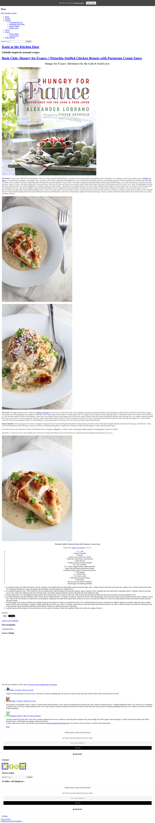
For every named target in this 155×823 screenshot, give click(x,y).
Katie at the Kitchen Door (20, 47)
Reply (8, 697)
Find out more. (79, 3)
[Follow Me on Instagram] (23, 769)
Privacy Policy (14, 34)
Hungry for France (43, 412)
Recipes (7, 19)
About (7, 32)
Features (8, 20)
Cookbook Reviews (16, 22)
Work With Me (10, 38)
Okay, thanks (91, 3)
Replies (15, 621)
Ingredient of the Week (16, 24)
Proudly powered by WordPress (11, 821)
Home (7, 17)
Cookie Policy (14, 36)
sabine (11, 690)
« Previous (5, 629)
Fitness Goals (13, 28)
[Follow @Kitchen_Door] (5, 769)
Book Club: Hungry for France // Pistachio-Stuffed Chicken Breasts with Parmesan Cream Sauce (72, 58)
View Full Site (5, 819)
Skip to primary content (8, 13)
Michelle (12, 701)
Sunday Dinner (14, 26)
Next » (11, 629)
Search (3, 41)
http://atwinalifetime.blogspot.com (58, 723)
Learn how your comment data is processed (42, 684)
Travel (7, 30)
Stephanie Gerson (15, 716)
